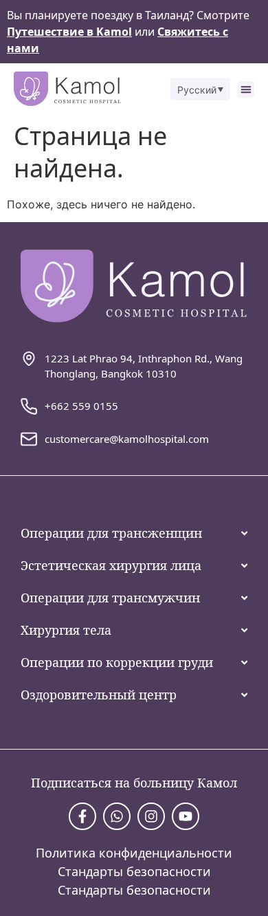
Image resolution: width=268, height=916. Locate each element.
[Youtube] (185, 816)
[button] (200, 89)
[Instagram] (151, 816)
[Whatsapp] (117, 816)
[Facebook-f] (82, 816)
